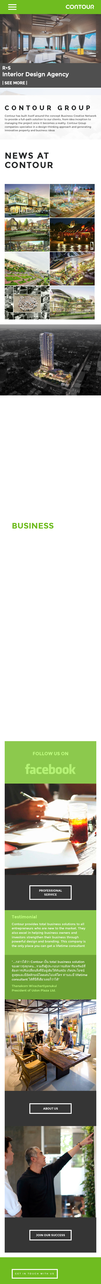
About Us (50, 1108)
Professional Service (50, 892)
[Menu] (12, 7)
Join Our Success (50, 1235)
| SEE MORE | (14, 90)
